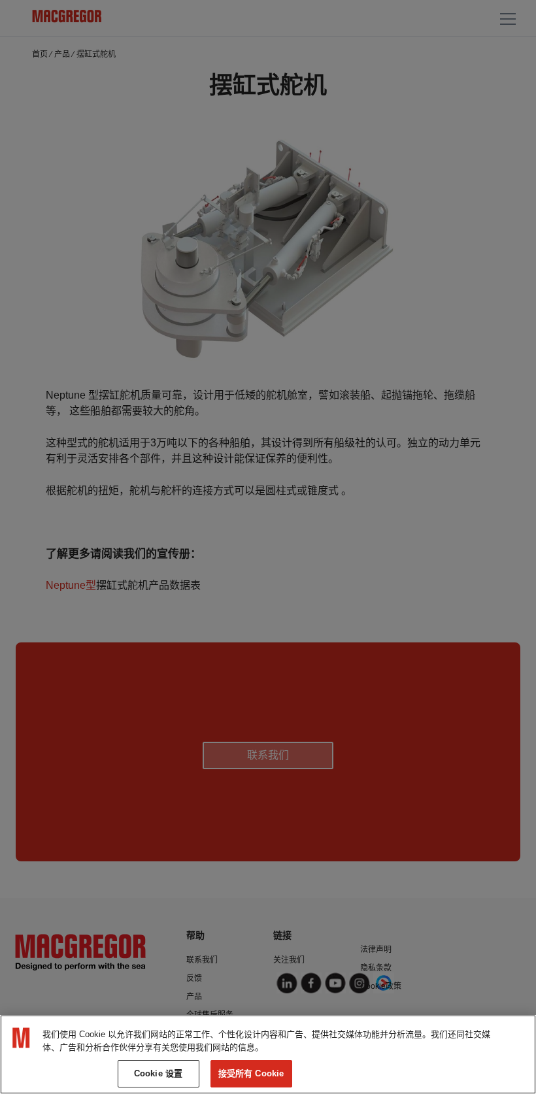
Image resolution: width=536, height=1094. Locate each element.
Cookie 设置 (158, 1073)
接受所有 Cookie (251, 1073)
